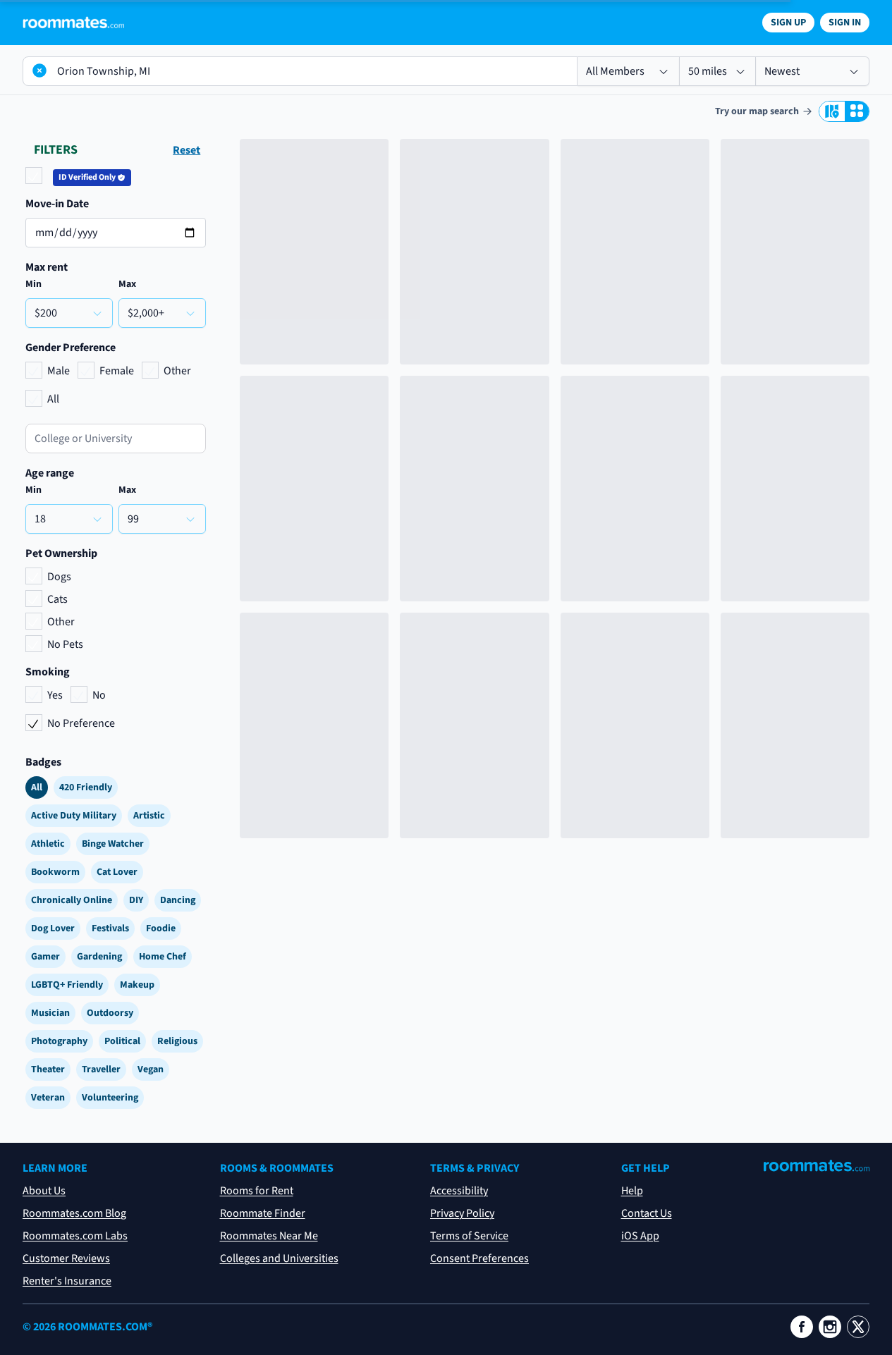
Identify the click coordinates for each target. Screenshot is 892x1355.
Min (33, 284)
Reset (186, 150)
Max (127, 284)
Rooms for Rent (256, 1190)
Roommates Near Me (269, 1236)
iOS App (640, 1236)
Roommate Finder (262, 1213)
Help (632, 1190)
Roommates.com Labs (75, 1236)
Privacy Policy (462, 1213)
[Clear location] (39, 70)
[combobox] (115, 438)
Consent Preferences (479, 1258)
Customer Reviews (66, 1258)
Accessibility (459, 1190)
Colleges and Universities (279, 1258)
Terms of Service (469, 1236)
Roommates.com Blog (74, 1213)
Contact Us (646, 1213)
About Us (44, 1190)
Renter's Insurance (67, 1281)
